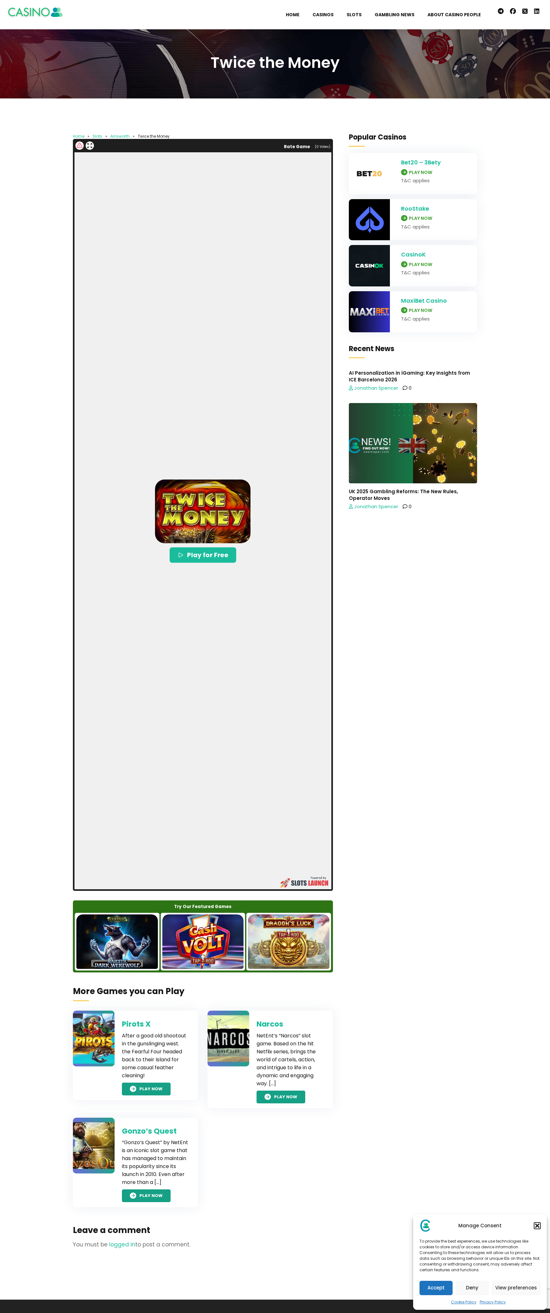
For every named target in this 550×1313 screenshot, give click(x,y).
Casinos (323, 14)
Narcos (270, 1024)
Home (293, 14)
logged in (122, 1244)
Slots (354, 14)
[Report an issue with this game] (79, 145)
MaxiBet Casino (424, 301)
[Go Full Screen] (90, 145)
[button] (537, 1226)
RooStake (415, 209)
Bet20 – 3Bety (421, 162)
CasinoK (413, 254)
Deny (472, 1287)
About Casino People (454, 14)
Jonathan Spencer (375, 388)
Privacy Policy (493, 1302)
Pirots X (136, 1024)
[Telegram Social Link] (501, 11)
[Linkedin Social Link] (538, 11)
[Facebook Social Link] (513, 11)
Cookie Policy (463, 1302)
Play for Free (207, 555)
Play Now (151, 1089)
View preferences (516, 1287)
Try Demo (117, 941)
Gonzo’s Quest (149, 1131)
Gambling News (394, 14)
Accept (436, 1287)
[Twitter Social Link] (525, 11)
